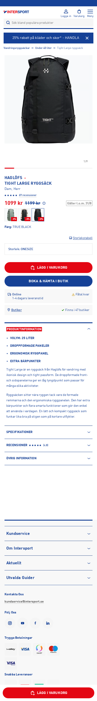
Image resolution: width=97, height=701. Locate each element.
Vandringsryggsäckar (17, 48)
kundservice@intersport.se (24, 601)
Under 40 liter (43, 48)
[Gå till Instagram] (11, 623)
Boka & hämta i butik (48, 281)
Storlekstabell (82, 238)
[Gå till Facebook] (36, 623)
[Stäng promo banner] (87, 38)
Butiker (16, 310)
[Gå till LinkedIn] (48, 623)
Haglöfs (13, 177)
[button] (48, 99)
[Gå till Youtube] (23, 623)
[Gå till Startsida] (17, 12)
